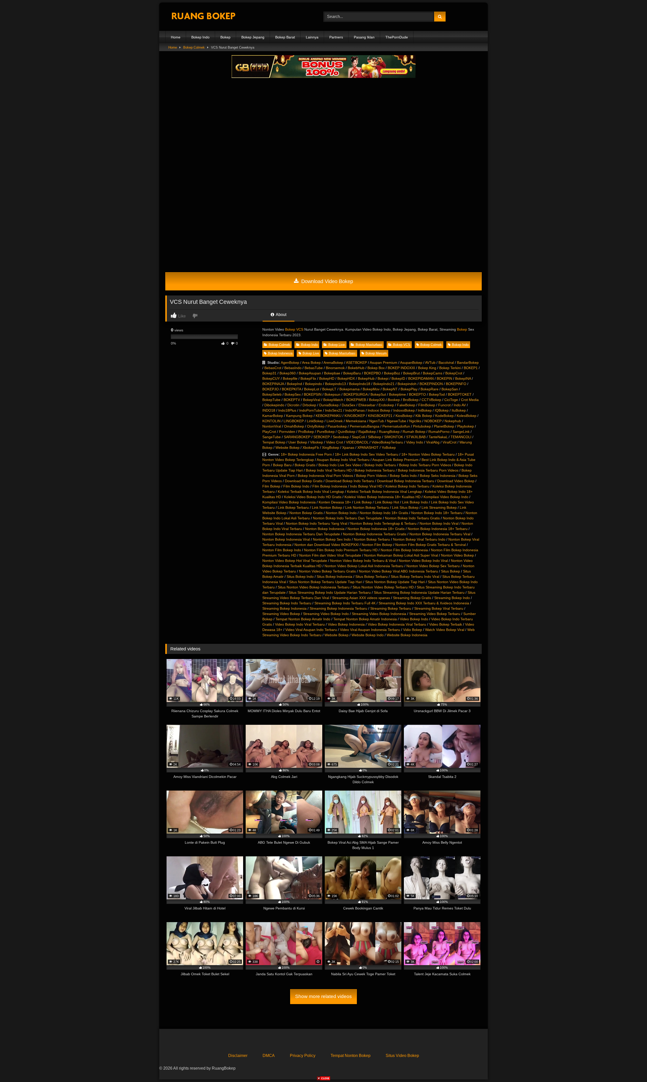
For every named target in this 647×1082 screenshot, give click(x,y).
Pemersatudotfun (396, 426)
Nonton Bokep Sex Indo (332, 539)
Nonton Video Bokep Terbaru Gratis (327, 571)
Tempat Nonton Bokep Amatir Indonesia (365, 619)
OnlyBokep (316, 426)
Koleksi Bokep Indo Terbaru (407, 486)
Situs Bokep (450, 571)
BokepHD (326, 378)
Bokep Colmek (194, 47)
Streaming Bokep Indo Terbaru (286, 603)
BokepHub (366, 378)
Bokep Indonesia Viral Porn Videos (325, 476)
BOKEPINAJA (273, 384)
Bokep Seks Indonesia (437, 476)
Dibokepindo (274, 405)
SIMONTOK (393, 437)
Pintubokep (422, 426)
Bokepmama (349, 389)
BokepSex (293, 394)
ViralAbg (433, 442)
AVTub (430, 362)
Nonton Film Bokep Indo (281, 550)
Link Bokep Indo (415, 502)
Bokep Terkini (450, 368)
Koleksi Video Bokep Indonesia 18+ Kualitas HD (382, 497)
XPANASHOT (368, 447)
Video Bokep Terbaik (445, 624)
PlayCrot (269, 432)
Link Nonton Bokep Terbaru (367, 507)
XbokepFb (311, 447)
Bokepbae (332, 373)
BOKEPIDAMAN (421, 378)
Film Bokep (271, 486)
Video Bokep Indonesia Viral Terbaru (397, 624)
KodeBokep (444, 416)
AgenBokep (290, 362)
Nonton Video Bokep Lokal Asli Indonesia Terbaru (364, 566)
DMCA (269, 1055)
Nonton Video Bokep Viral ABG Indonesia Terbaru (398, 571)
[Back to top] (631, 1067)
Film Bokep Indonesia (329, 486)
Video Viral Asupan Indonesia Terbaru (370, 630)
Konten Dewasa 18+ (335, 502)
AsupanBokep (411, 362)
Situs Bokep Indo (300, 577)
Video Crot (334, 442)
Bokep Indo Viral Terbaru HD (329, 470)
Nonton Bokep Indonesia (324, 529)
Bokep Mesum (376, 353)
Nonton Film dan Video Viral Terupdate (330, 555)
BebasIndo (293, 368)
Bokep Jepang (252, 37)
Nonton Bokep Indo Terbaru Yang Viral (316, 523)
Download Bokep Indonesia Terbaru (405, 481)
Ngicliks (415, 421)
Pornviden (287, 432)
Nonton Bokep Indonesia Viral (286, 539)
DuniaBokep (329, 405)
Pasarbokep (337, 426)
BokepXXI (377, 400)
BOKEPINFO (456, 384)
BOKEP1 (471, 368)
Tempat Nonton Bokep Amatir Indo (302, 619)
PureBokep (326, 432)
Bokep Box (376, 368)
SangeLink (461, 432)
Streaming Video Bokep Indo (326, 614)
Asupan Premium (383, 362)
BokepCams (432, 373)
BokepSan (450, 389)
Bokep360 (288, 373)
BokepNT (390, 389)
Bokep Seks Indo (403, 476)
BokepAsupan (310, 373)
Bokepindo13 (335, 384)
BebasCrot (272, 368)
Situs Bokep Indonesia (334, 577)
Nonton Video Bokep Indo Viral (423, 561)
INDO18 (268, 410)
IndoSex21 (333, 410)
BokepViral (311, 400)
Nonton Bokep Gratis (306, 513)
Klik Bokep (423, 416)
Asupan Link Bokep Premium (395, 460)
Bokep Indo (200, 37)
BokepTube (271, 400)
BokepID (398, 378)
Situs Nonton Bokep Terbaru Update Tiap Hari (325, 582)
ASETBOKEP (356, 362)
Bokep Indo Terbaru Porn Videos (425, 465)
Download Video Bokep (326, 281)
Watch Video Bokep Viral (444, 630)
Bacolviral (446, 362)
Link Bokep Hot (387, 502)
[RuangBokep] (203, 16)
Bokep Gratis (305, 465)
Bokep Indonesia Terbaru (375, 470)
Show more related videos (323, 996)
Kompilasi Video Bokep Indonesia (289, 502)
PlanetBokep (444, 426)
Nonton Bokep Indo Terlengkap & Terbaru (383, 523)
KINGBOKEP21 (380, 416)
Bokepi (383, 378)
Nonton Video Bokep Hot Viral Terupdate (294, 561)
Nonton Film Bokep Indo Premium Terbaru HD (341, 550)
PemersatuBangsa (364, 426)
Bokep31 (269, 373)
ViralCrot (449, 442)
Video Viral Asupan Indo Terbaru (311, 630)
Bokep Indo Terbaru (380, 465)
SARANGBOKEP (297, 437)
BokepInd (294, 384)
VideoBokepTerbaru (387, 442)
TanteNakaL (438, 437)
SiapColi (358, 437)
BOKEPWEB (356, 400)
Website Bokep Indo (368, 635)
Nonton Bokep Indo (341, 513)
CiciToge (451, 400)
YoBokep (389, 447)
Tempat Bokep (273, 442)
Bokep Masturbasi (369, 345)
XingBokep (330, 447)
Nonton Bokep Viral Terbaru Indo (419, 539)
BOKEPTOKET (460, 394)
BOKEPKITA (291, 389)
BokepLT (329, 389)
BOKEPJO (270, 389)
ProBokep (306, 432)
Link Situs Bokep (405, 507)
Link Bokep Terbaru (293, 507)
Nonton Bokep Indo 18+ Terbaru (437, 513)
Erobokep (386, 405)
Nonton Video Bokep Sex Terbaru (433, 566)
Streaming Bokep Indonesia (284, 608)
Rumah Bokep (414, 432)
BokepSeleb (272, 394)
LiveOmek (335, 421)
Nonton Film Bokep (377, 545)
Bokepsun (332, 394)
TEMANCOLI (461, 437)
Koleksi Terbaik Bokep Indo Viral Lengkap (311, 492)
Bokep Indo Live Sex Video (339, 465)
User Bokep (297, 442)
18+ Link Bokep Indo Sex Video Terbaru (366, 454)
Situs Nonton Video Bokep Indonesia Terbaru (314, 587)
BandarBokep (468, 362)
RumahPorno (439, 432)
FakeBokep (406, 405)
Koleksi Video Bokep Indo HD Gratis (312, 497)
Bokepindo (313, 384)
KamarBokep (272, 416)
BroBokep (411, 400)
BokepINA (463, 378)
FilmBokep (426, 405)
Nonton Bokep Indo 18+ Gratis (384, 513)
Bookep (394, 400)
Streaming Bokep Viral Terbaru (438, 608)
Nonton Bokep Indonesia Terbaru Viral (439, 534)
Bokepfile (290, 378)
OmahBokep (294, 426)
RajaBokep (367, 432)
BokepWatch (333, 400)
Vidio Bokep (412, 630)
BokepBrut (411, 373)
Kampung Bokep (299, 416)
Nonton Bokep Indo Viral (439, 523)
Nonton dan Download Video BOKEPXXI (326, 545)
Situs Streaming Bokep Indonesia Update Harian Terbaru (419, 592)
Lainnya (312, 37)
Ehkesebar (367, 405)
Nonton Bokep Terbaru (372, 539)
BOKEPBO (372, 373)
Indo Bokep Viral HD (366, 486)
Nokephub (453, 421)
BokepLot (311, 389)
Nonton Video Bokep (457, 555)
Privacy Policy (302, 1055)
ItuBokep (459, 410)
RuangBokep (389, 432)
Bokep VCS (294, 329)
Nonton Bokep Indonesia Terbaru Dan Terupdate (301, 534)
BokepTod (437, 394)
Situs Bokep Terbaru (371, 577)
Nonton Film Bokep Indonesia (404, 550)
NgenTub (376, 421)
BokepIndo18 (359, 384)
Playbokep (465, 426)
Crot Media (470, 400)
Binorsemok (335, 368)
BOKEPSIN (312, 394)
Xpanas (348, 447)
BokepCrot (453, 373)
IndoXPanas (355, 410)
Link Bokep (363, 502)
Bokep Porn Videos (371, 476)
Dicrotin (293, 405)
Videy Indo (414, 442)
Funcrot (444, 405)
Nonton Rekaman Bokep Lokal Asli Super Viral (401, 555)
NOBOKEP (433, 421)
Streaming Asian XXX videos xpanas (361, 598)
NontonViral (271, 426)
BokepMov (371, 389)
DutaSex (348, 405)
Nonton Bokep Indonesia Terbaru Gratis (374, 534)
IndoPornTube (310, 410)
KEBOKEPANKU (328, 416)
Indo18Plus (287, 410)
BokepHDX (346, 378)
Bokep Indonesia (280, 353)
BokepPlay (409, 389)
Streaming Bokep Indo (452, 598)
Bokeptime (397, 394)
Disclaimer (237, 1055)
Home (175, 37)
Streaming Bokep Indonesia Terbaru (338, 608)
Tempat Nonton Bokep (351, 1055)
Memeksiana (356, 421)
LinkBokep (315, 421)
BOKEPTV (292, 400)
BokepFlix (308, 378)
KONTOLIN (271, 421)
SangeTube (271, 437)
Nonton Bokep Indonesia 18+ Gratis (376, 529)
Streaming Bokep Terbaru (390, 608)
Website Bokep (287, 447)
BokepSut (378, 394)
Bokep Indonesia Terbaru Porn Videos (428, 470)
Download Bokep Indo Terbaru (350, 481)
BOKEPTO (417, 394)
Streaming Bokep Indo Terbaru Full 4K (345, 603)
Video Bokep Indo (414, 619)
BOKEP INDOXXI (401, 368)
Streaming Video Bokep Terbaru (434, 614)
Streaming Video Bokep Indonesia (379, 614)
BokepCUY (271, 378)
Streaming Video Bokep (281, 614)
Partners (336, 37)
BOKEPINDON (431, 384)
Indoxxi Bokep (379, 410)
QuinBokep (346, 432)
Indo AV (460, 405)
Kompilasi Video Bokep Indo (446, 497)
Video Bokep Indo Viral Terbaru (300, 624)
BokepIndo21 (384, 384)
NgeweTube (396, 421)
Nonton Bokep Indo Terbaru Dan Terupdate (347, 518)
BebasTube (314, 368)
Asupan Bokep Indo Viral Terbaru (343, 460)
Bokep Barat (285, 37)
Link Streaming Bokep (439, 507)
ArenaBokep (333, 362)
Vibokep (316, 442)
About (280, 314)
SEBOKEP (321, 437)
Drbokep (309, 405)
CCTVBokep (431, 400)
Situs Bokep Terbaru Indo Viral (415, 577)
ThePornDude (396, 37)
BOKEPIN (444, 378)
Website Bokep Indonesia (407, 635)
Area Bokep (311, 362)
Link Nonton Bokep (327, 507)
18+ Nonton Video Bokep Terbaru (428, 454)
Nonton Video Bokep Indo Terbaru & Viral (363, 561)
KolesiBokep (466, 416)
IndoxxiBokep (404, 410)
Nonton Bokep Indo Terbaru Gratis (412, 518)
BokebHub (356, 368)
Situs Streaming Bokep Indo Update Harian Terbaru (330, 592)
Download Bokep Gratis (303, 481)
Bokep (225, 37)
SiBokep (374, 437)
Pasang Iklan (364, 37)
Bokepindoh (407, 384)
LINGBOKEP (294, 421)
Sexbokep (341, 437)
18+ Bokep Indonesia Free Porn (306, 454)
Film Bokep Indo (296, 486)
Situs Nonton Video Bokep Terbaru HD (383, 587)
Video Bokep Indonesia (346, 624)
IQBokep (442, 410)
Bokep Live (336, 345)
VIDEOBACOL (357, 442)
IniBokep (425, 410)
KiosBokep (404, 416)
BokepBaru (352, 373)
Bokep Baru (282, 465)
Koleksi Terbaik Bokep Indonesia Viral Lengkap (384, 492)
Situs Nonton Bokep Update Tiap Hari (395, 582)
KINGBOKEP (354, 416)
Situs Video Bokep (402, 1055)
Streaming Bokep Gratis (412, 598)
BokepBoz (392, 373)
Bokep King (427, 368)
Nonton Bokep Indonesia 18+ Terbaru (438, 529)
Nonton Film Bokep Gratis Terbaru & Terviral (430, 545)
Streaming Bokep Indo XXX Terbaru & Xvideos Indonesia (424, 603)
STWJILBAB (416, 437)
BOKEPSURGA (355, 394)
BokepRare (429, 389)
